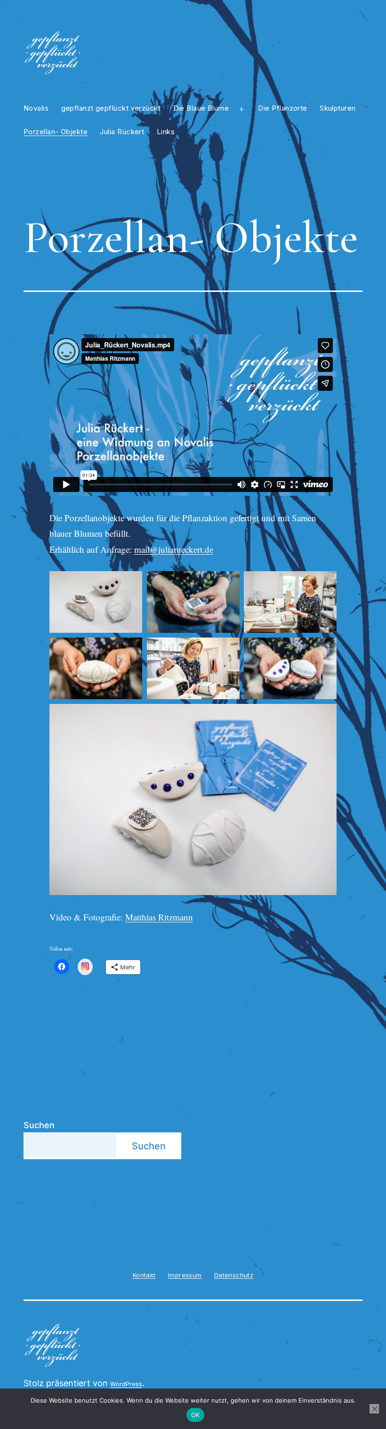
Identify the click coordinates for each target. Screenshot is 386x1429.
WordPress (126, 1384)
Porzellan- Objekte (56, 131)
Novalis (36, 108)
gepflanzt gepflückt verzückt (111, 108)
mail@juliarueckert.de (173, 549)
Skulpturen (338, 108)
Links (166, 131)
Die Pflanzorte (282, 108)
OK (195, 1415)
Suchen (39, 1125)
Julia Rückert (122, 131)
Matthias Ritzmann (159, 917)
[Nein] (374, 1408)
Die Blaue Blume (201, 108)
